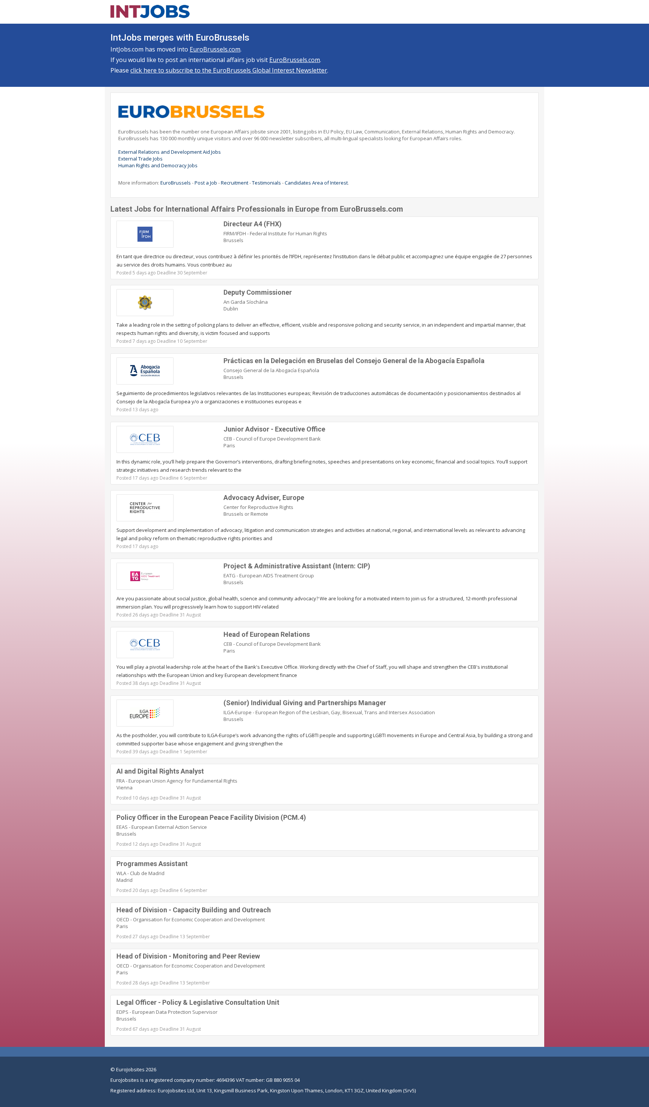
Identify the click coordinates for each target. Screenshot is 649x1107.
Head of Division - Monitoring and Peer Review (188, 956)
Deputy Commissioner (257, 292)
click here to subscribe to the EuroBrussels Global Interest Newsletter (228, 70)
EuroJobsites (130, 1069)
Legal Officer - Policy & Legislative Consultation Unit (197, 1002)
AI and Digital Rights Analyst (160, 771)
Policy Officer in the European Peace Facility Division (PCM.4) (211, 817)
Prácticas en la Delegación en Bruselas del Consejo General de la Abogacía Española (353, 361)
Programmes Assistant (152, 864)
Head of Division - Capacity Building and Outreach (193, 910)
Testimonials (266, 182)
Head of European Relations (266, 634)
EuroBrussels (175, 182)
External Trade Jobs (140, 158)
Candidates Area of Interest (316, 182)
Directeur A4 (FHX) (252, 224)
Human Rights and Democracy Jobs (158, 165)
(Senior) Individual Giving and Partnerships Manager (304, 703)
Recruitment (234, 182)
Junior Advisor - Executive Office (274, 429)
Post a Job (206, 182)
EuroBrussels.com (215, 49)
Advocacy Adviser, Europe (263, 497)
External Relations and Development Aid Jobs (169, 151)
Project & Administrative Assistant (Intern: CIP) (296, 566)
